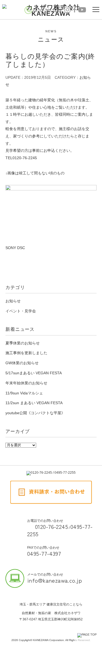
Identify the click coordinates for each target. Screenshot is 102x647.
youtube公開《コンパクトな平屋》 (35, 413)
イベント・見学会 (20, 311)
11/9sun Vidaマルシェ (24, 393)
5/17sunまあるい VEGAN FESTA (33, 373)
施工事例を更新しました (26, 353)
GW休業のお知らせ (22, 363)
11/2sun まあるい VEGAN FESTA (34, 403)
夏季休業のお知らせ (22, 343)
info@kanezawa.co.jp (54, 580)
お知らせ (13, 301)
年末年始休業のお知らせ (26, 383)
